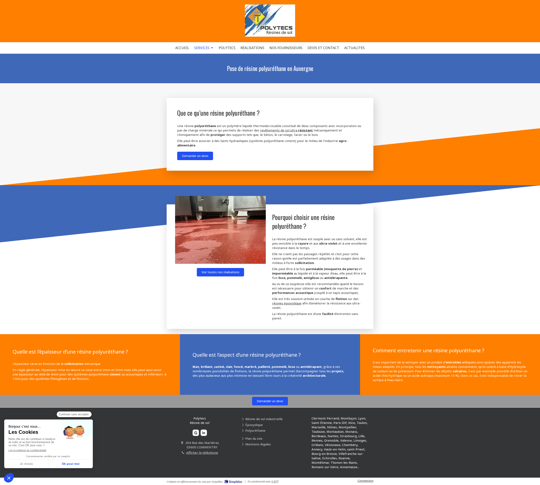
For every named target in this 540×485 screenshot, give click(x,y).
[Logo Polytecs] (270, 35)
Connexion (365, 480)
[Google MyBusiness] (196, 433)
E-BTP (274, 481)
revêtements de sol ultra (286, 130)
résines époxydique (286, 303)
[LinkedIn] (204, 433)
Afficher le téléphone (202, 452)
